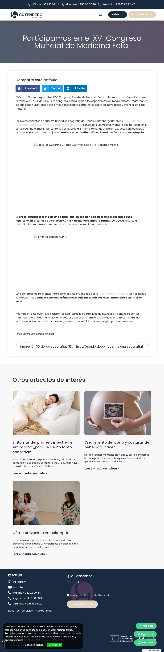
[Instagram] (133, 4)
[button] (100, 14)
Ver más (18, 640)
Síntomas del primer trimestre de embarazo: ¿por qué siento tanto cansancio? (43, 447)
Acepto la (91, 595)
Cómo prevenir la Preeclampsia (41, 532)
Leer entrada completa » (30, 473)
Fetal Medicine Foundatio (114, 294)
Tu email (73, 582)
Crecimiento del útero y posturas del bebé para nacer (117, 445)
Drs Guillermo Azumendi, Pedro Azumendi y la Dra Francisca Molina (78, 123)
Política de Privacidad (97, 595)
